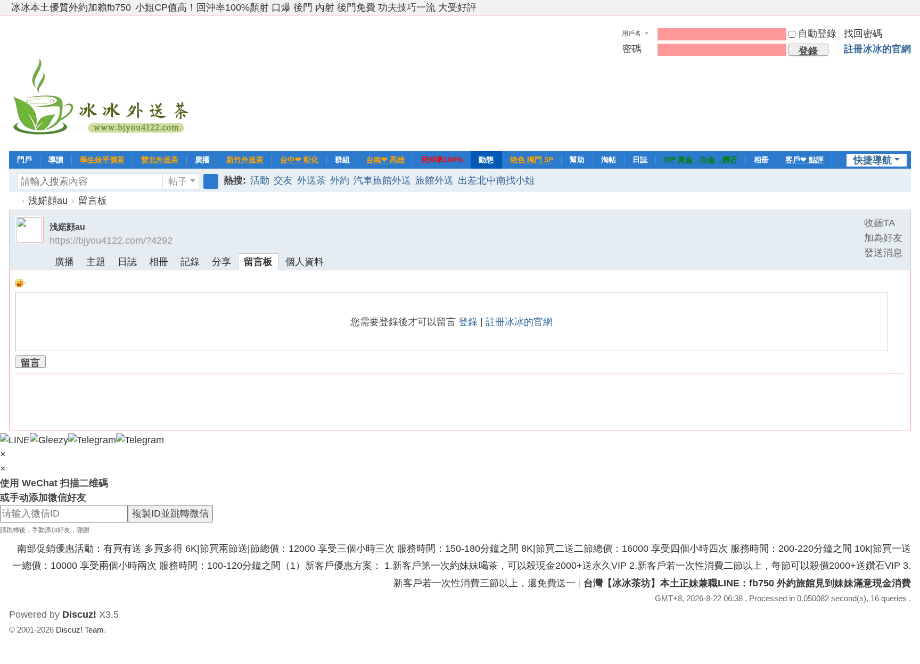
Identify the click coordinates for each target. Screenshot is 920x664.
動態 (486, 159)
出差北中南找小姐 (496, 180)
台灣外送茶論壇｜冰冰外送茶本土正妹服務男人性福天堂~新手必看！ (13, 201)
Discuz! (79, 614)
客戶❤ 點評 (804, 159)
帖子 (177, 181)
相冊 (761, 159)
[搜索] (210, 181)
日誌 (639, 159)
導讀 (55, 159)
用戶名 (631, 33)
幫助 (577, 159)
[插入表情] (21, 282)
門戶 (24, 159)
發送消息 (883, 252)
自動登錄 (817, 33)
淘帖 (608, 159)
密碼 (632, 49)
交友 (283, 180)
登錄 (468, 322)
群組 (342, 159)
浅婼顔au (48, 200)
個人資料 (304, 261)
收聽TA (879, 223)
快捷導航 (872, 160)
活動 (259, 180)
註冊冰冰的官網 (877, 49)
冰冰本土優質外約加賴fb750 (71, 7)
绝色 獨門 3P (531, 159)
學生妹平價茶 (102, 159)
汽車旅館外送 (382, 180)
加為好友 (883, 238)
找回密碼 (863, 33)
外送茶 (311, 180)
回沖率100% (442, 159)
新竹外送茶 (245, 159)
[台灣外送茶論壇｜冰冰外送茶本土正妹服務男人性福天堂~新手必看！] (102, 82)
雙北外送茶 (159, 159)
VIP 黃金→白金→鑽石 (700, 159)
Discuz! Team (80, 629)
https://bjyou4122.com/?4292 (111, 240)
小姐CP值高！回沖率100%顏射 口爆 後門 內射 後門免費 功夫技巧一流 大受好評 (306, 7)
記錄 (190, 261)
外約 (339, 180)
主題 (95, 261)
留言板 (92, 200)
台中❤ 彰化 (299, 159)
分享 (221, 261)
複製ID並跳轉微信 (170, 513)
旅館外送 (434, 180)
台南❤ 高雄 (385, 159)
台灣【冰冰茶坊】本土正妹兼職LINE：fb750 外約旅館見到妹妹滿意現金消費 (747, 583)
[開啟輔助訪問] (896, 7)
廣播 (202, 159)
